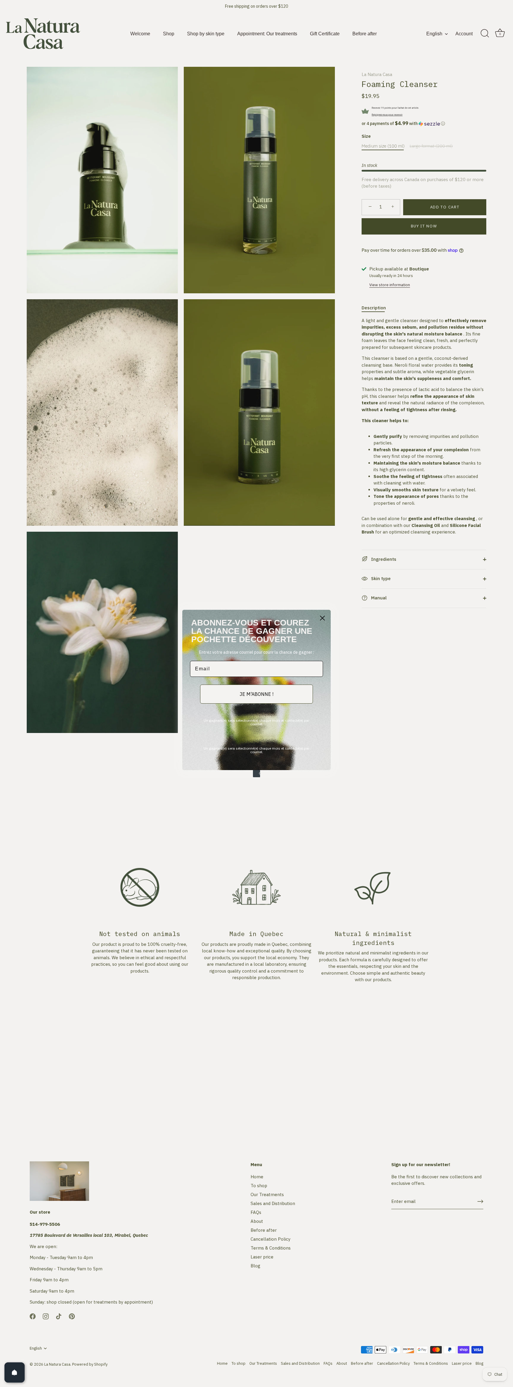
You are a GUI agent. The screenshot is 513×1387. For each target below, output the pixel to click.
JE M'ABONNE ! (256, 694)
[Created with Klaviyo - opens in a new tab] (256, 773)
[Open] (14, 1372)
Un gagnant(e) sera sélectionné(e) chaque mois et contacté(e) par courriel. (256, 722)
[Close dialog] (322, 618)
